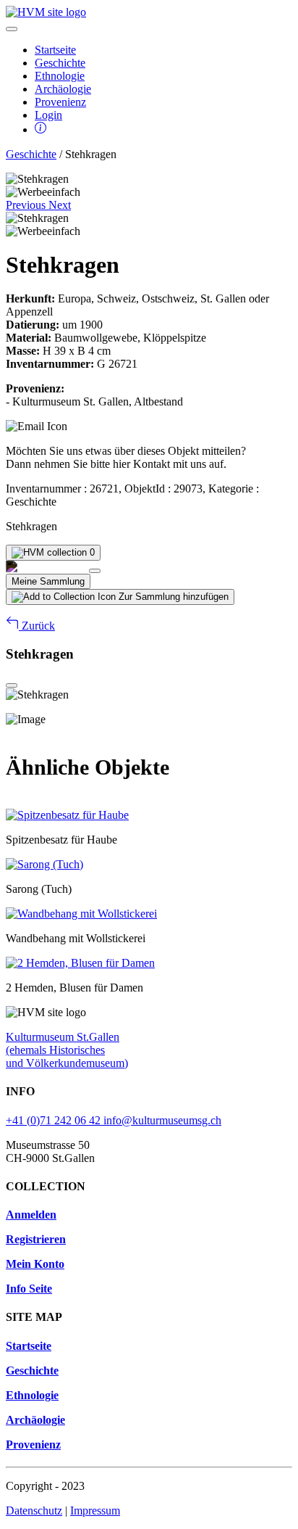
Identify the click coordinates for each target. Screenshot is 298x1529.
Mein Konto (35, 1264)
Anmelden (31, 1214)
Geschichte (60, 63)
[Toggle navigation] (11, 29)
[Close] (95, 571)
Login (48, 115)
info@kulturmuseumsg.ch (162, 1120)
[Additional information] (40, 129)
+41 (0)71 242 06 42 (54, 1120)
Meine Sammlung (48, 581)
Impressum (95, 1510)
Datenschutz (34, 1510)
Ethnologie (60, 76)
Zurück (37, 625)
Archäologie (63, 89)
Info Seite (29, 1288)
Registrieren (36, 1239)
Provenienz (60, 102)
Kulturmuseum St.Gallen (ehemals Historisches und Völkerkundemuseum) (67, 1050)
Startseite (55, 50)
